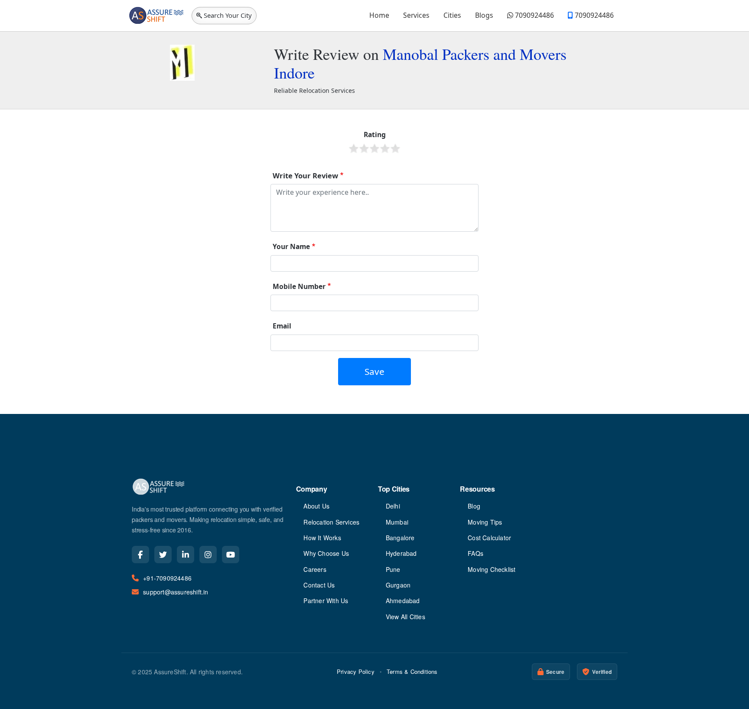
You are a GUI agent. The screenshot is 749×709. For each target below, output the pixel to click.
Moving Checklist (491, 569)
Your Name (291, 246)
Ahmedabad (403, 600)
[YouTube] (230, 554)
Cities (452, 15)
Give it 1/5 (353, 148)
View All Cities (405, 616)
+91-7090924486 (167, 578)
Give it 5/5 (395, 148)
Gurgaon (398, 585)
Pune (393, 569)
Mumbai (397, 522)
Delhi (393, 506)
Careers (314, 569)
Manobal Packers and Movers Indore (420, 63)
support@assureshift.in (175, 592)
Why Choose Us (326, 553)
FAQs (475, 553)
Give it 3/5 (374, 148)
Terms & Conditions (412, 671)
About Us (316, 506)
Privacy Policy (355, 671)
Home (379, 15)
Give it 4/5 (385, 148)
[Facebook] (140, 554)
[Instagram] (208, 554)
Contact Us (319, 585)
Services (416, 15)
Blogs (484, 15)
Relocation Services (331, 522)
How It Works (322, 537)
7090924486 (533, 15)
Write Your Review (305, 176)
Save (374, 371)
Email (282, 326)
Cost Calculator (489, 537)
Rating (375, 134)
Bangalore (400, 537)
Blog (474, 506)
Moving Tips (485, 522)
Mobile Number (299, 286)
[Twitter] (163, 554)
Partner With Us (325, 600)
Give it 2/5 (364, 148)
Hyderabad (401, 553)
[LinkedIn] (185, 554)
